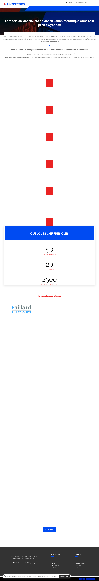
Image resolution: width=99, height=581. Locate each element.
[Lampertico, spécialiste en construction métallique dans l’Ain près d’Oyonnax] (14, 4)
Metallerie (78, 559)
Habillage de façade (80, 563)
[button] (94, 8)
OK (80, 578)
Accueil (53, 559)
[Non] (97, 579)
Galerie (53, 563)
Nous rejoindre (55, 565)
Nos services (55, 561)
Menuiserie (78, 565)
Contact (54, 567)
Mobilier (77, 567)
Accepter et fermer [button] (64, 576)
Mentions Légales (91, 578)
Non (84, 578)
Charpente (78, 561)
